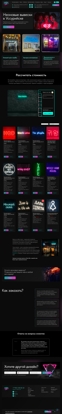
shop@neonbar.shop (39, 7)
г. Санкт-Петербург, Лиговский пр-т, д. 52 (42, 4)
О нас (29, 387)
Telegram (16, 391)
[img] (54, 2)
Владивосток (15, 253)
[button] (55, 5)
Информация (53, 387)
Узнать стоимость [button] (48, 113)
